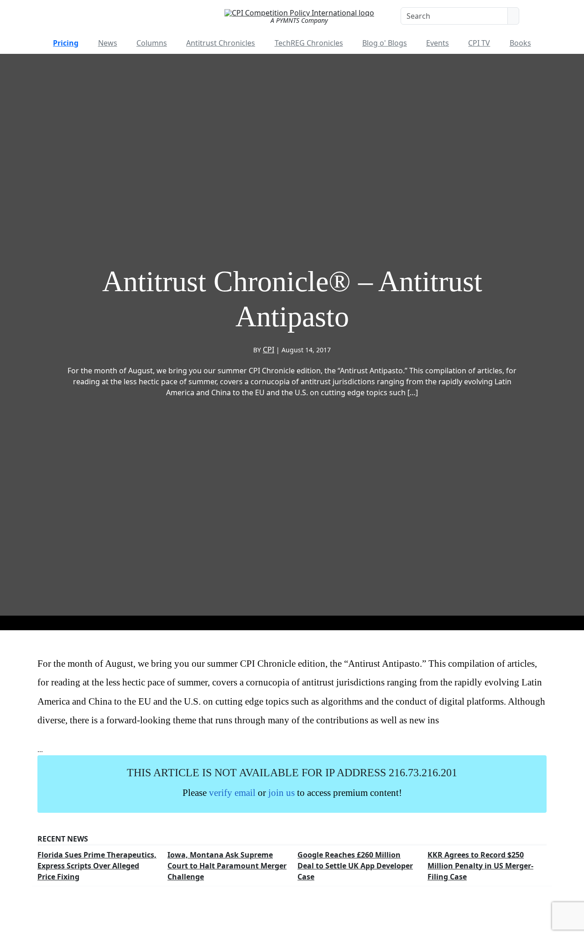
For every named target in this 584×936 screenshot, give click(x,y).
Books (520, 43)
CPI (268, 350)
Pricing (65, 43)
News (107, 43)
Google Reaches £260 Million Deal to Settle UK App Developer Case (355, 866)
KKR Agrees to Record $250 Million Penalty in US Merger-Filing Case (480, 866)
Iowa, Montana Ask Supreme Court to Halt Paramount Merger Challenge (227, 866)
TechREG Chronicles (309, 43)
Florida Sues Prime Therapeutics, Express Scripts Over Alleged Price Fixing (96, 866)
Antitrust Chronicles (220, 43)
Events (437, 43)
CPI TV (479, 43)
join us (281, 792)
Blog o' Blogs (384, 43)
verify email (232, 792)
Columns (151, 43)
